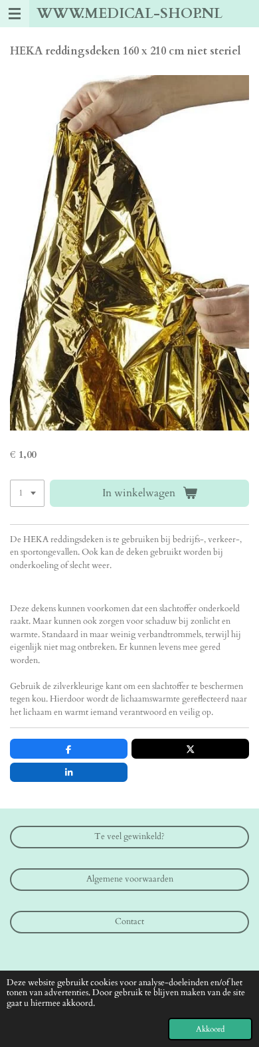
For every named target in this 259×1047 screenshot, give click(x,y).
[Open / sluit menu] (14, 13)
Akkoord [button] (210, 1029)
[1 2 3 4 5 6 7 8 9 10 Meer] (27, 493)
